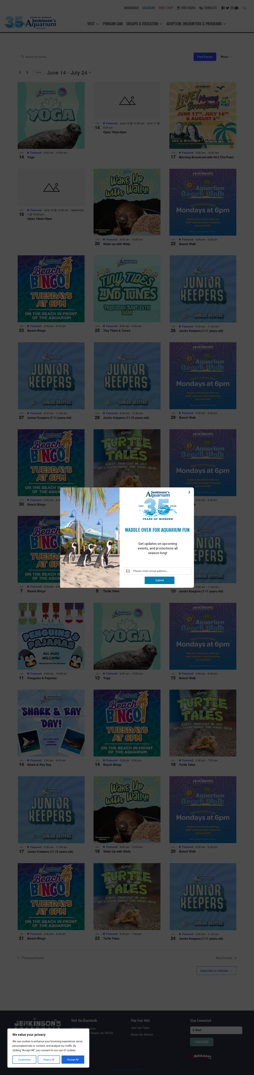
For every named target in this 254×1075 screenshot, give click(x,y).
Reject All (49, 1059)
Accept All (72, 1059)
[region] (48, 1048)
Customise (24, 1059)
